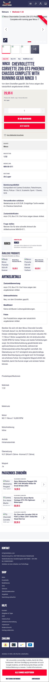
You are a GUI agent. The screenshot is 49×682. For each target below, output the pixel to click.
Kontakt (4, 610)
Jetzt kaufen (24, 126)
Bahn (3, 577)
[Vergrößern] (24, 29)
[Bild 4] (40, 41)
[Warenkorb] (45, 3)
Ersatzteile (5, 580)
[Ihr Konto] (40, 3)
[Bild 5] (44, 41)
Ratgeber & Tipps (7, 613)
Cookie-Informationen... (34, 667)
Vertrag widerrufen (8, 630)
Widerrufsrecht (7, 627)
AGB (3, 616)
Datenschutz (6, 619)
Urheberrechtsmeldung (9, 622)
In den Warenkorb (24, 118)
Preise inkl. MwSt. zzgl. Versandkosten (15, 98)
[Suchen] (35, 3)
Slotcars (4, 589)
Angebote (5, 594)
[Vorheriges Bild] (6, 29)
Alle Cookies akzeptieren (24, 672)
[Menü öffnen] (30, 3)
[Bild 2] (33, 41)
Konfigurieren (36, 679)
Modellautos (6, 583)
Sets (3, 586)
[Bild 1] (29, 41)
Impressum (5, 624)
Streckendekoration (8, 591)
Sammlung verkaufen (9, 597)
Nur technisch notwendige (13, 679)
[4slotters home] (7, 3)
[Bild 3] (37, 41)
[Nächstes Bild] (43, 29)
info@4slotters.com (8, 553)
